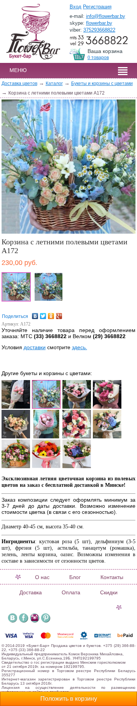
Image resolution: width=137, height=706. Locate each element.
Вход (75, 7)
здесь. (79, 347)
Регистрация (97, 7)
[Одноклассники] (51, 314)
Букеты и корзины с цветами (102, 83)
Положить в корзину (68, 698)
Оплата (71, 592)
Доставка (30, 592)
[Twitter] (43, 314)
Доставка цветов (19, 83)
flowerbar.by (99, 23)
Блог (75, 577)
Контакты (111, 577)
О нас (42, 577)
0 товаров (98, 57)
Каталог (54, 83)
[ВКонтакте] (35, 314)
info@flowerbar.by (105, 16)
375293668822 (99, 30)
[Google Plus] (59, 314)
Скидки (109, 592)
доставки (35, 347)
